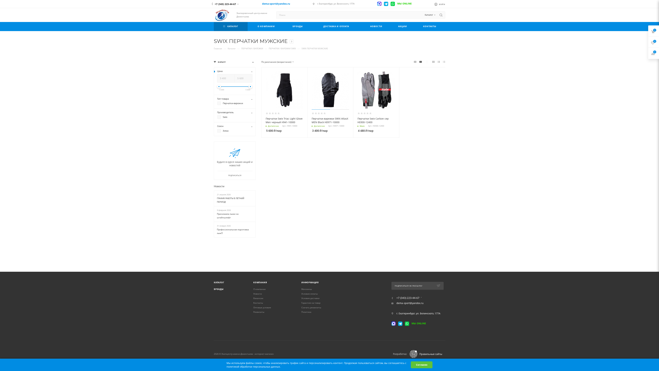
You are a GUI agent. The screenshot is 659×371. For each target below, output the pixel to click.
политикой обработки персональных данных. (254, 366)
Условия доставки (310, 298)
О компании (259, 289)
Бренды (219, 289)
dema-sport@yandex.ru (410, 303)
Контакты (258, 302)
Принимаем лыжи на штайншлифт (228, 215)
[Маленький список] (415, 61)
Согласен (421, 364)
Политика (306, 312)
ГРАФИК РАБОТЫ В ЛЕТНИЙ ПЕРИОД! (230, 200)
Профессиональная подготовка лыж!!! (233, 231)
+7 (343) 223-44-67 (225, 4)
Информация (310, 282)
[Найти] (441, 15)
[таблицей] (444, 61)
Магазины (306, 289)
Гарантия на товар (310, 302)
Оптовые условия (262, 307)
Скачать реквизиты (311, 307)
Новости (219, 186)
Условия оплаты (309, 293)
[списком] (438, 61)
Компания (260, 282)
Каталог (219, 282)
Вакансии (258, 298)
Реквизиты (258, 312)
